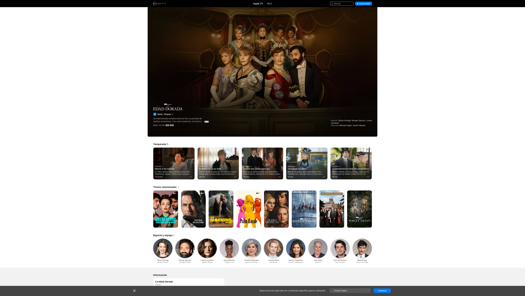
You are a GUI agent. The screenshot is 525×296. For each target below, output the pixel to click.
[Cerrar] (134, 290)
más (206, 122)
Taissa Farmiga (344, 120)
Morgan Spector (358, 120)
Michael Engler (345, 125)
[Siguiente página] (375, 163)
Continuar (382, 291)
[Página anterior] (150, 163)
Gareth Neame (359, 125)
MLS (269, 3)
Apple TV (258, 3)
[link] (166, 187)
